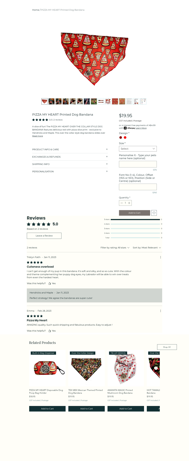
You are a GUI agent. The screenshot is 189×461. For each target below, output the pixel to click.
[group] (94, 381)
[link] (47, 120)
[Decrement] (121, 203)
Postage (137, 120)
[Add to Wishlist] (154, 213)
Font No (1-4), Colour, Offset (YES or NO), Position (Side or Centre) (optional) (137, 178)
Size (122, 143)
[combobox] (138, 148)
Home (35, 10)
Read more (37, 136)
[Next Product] (156, 368)
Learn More (141, 128)
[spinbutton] (125, 203)
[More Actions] (160, 257)
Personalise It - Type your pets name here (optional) (137, 157)
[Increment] (129, 203)
